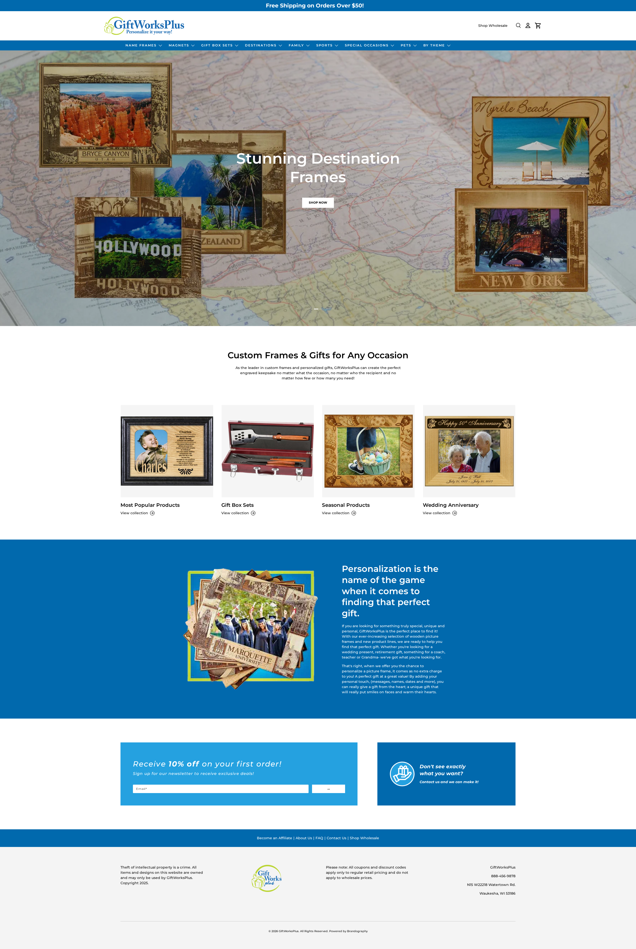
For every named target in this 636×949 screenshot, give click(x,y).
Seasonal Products (346, 505)
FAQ (319, 838)
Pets (406, 45)
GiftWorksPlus (289, 931)
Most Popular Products (150, 505)
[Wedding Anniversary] (469, 451)
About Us (304, 838)
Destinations (261, 45)
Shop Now (219, 202)
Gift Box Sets (217, 45)
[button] (538, 26)
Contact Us (336, 838)
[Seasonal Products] (368, 451)
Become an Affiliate (274, 838)
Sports (324, 45)
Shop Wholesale (493, 25)
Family (296, 45)
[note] (239, 772)
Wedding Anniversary (451, 505)
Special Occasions (367, 45)
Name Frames (141, 45)
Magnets (179, 45)
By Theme (434, 45)
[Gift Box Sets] (268, 451)
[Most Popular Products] (167, 451)
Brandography (357, 931)
